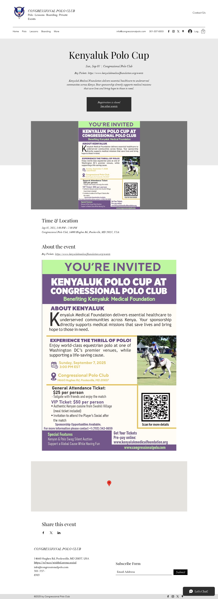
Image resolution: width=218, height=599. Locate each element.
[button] (203, 31)
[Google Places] (183, 31)
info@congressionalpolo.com (131, 31)
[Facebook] (168, 31)
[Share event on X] (51, 532)
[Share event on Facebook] (43, 532)
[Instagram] (173, 31)
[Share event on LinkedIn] (58, 532)
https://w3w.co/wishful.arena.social (55, 562)
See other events (109, 106)
